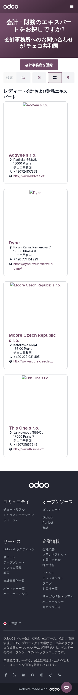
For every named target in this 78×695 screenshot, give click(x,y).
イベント (48, 573)
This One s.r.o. (24, 428)
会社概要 (48, 549)
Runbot (47, 522)
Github (47, 517)
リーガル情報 (51, 596)
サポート (9, 557)
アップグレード (14, 562)
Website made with (33, 689)
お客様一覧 (50, 588)
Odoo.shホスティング (18, 549)
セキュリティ (51, 607)
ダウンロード (51, 509)
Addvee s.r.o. (22, 155)
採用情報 (48, 565)
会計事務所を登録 (39, 65)
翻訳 (45, 528)
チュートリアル (14, 509)
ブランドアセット (54, 554)
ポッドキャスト (53, 578)
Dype (14, 242)
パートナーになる (15, 594)
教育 (6, 573)
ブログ (47, 583)
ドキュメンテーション (18, 514)
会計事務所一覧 (14, 580)
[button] (71, 6)
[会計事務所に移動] (35, 124)
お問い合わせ (51, 560)
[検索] (23, 77)
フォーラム (11, 520)
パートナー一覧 (14, 588)
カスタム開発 (12, 567)
